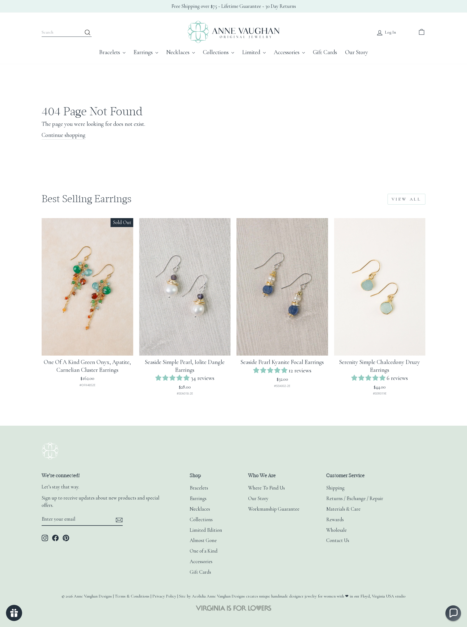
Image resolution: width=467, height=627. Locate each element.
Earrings (144, 52)
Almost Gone (203, 540)
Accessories (287, 52)
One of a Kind (204, 551)
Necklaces (178, 52)
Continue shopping (63, 135)
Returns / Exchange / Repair (354, 498)
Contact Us (337, 540)
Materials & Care (343, 509)
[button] (173, 378)
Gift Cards (325, 52)
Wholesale (336, 530)
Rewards (335, 520)
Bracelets (110, 52)
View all (406, 199)
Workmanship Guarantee (273, 509)
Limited (252, 52)
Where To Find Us (266, 488)
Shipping (335, 488)
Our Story (356, 52)
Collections (216, 52)
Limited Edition (206, 530)
